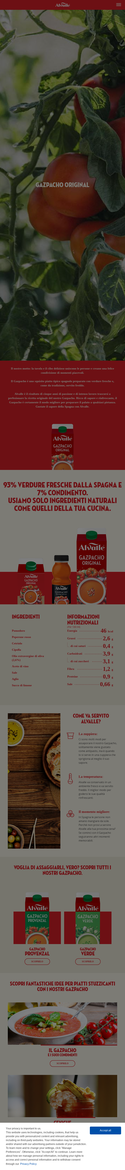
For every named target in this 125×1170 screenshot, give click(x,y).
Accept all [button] (105, 1130)
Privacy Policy (28, 1164)
